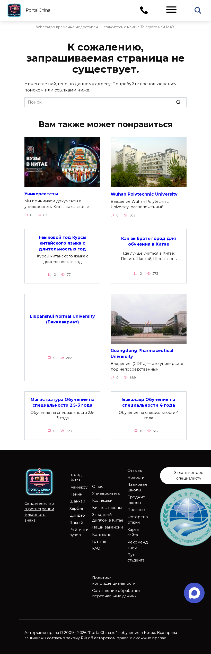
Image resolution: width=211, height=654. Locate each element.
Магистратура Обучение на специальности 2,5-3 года (62, 402)
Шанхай (77, 501)
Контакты (101, 534)
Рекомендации (137, 545)
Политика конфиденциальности (114, 581)
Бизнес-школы (107, 507)
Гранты (99, 541)
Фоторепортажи (137, 520)
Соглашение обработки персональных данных (116, 593)
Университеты (41, 193)
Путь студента (136, 557)
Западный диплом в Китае (107, 517)
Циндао (77, 515)
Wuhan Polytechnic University (144, 194)
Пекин (75, 494)
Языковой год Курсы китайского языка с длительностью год (62, 243)
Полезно (136, 509)
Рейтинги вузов (79, 532)
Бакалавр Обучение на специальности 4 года (148, 402)
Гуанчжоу (78, 487)
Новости (135, 477)
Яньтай (76, 522)
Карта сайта (133, 532)
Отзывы (135, 470)
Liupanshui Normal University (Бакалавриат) (62, 319)
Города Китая (76, 477)
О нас (97, 486)
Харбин (76, 508)
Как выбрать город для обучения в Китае (148, 241)
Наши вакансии (107, 527)
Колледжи (102, 500)
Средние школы (136, 500)
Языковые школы (137, 487)
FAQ (96, 548)
